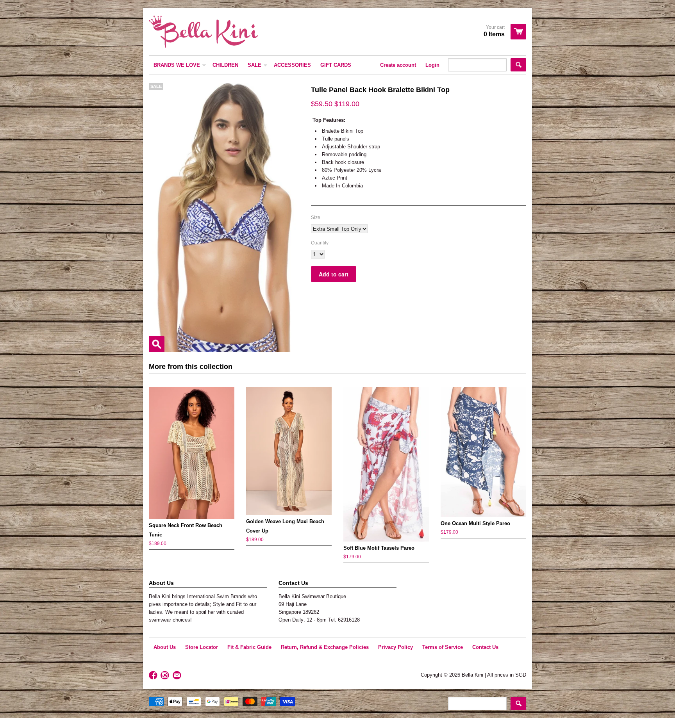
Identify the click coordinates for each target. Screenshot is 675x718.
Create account (398, 65)
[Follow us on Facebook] (154, 676)
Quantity (320, 243)
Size (315, 217)
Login (432, 65)
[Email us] (178, 676)
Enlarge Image (156, 344)
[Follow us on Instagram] (166, 676)
